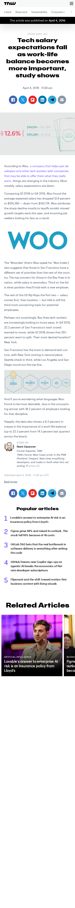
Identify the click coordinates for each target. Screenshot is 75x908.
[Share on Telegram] (52, 493)
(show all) (34, 465)
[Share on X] (23, 493)
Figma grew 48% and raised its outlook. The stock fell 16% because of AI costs (39, 533)
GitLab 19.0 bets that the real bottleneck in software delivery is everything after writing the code (39, 548)
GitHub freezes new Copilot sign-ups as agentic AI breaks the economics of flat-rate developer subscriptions (37, 566)
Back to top (10, 481)
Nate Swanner (26, 446)
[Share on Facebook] (13, 493)
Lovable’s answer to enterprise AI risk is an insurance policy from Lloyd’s (37, 519)
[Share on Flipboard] (32, 493)
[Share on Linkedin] (42, 493)
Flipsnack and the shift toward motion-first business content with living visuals (39, 581)
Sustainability (39, 12)
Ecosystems (58, 12)
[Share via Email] (62, 493)
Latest (7, 12)
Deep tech (21, 12)
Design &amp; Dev (37, 34)
